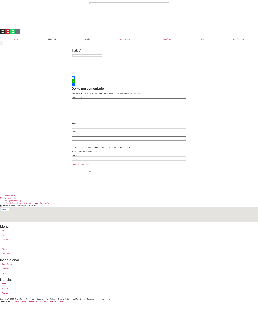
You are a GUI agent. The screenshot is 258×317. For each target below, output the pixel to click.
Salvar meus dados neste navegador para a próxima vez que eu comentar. (101, 147)
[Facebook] (129, 77)
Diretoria (5, 269)
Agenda (5, 293)
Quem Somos (7, 264)
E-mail (75, 131)
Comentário (77, 97)
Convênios (167, 39)
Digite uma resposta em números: (84, 151)
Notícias (5, 284)
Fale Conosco (238, 39)
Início (16, 39)
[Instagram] (2, 31)
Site (73, 139)
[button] (1, 43)
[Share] (129, 84)
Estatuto (5, 273)
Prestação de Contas (127, 39)
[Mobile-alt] (17, 31)
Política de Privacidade (54, 301)
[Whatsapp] (12, 31)
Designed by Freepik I (36, 301)
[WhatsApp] (129, 81)
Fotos (4, 235)
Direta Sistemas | (21, 301)
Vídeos (4, 244)
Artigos (5, 288)
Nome (74, 123)
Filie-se (202, 39)
